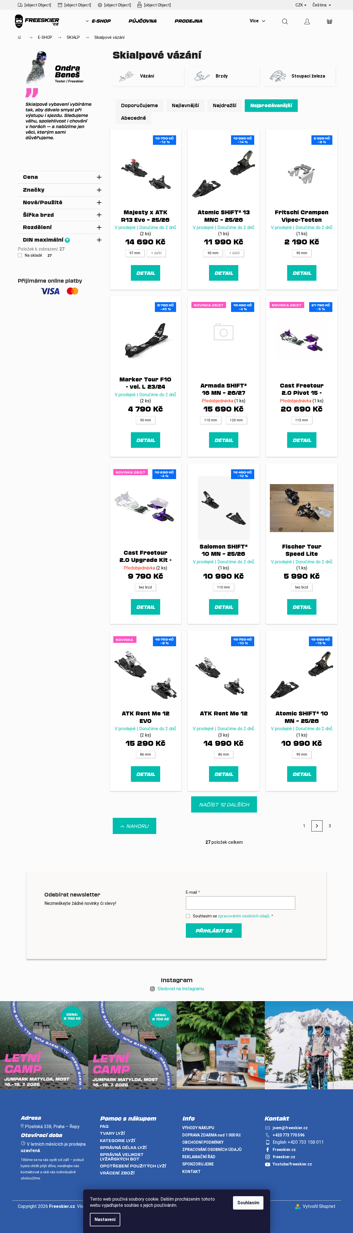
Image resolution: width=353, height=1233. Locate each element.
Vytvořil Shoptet (319, 1206)
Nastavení (105, 1219)
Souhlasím (248, 1202)
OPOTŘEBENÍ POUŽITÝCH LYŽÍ (133, 1166)
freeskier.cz (284, 1157)
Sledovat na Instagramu (180, 988)
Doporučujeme (139, 105)
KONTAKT (191, 1171)
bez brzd (145, 587)
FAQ (104, 1126)
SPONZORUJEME (198, 1164)
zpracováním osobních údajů (243, 916)
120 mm (236, 420)
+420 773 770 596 (288, 1135)
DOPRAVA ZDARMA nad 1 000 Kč (211, 1135)
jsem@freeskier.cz (290, 1128)
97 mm (134, 253)
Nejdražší (224, 105)
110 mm (210, 420)
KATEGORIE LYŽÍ (117, 1140)
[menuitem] (98, 21)
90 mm (213, 253)
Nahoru (137, 826)
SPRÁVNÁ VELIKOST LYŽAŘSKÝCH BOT (122, 1156)
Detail (145, 273)
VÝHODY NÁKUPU (198, 1128)
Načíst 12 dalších (224, 804)
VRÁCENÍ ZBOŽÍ (117, 1173)
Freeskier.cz (284, 1149)
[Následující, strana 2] (317, 825)
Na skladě (38, 255)
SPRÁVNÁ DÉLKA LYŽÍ (123, 1147)
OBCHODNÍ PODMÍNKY (203, 1142)
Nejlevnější (185, 105)
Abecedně (133, 118)
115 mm (301, 420)
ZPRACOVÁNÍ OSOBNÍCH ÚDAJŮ (212, 1149)
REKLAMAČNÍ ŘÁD (198, 1157)
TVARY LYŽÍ (112, 1133)
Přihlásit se (213, 930)
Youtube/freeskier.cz (292, 1164)
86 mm (145, 754)
